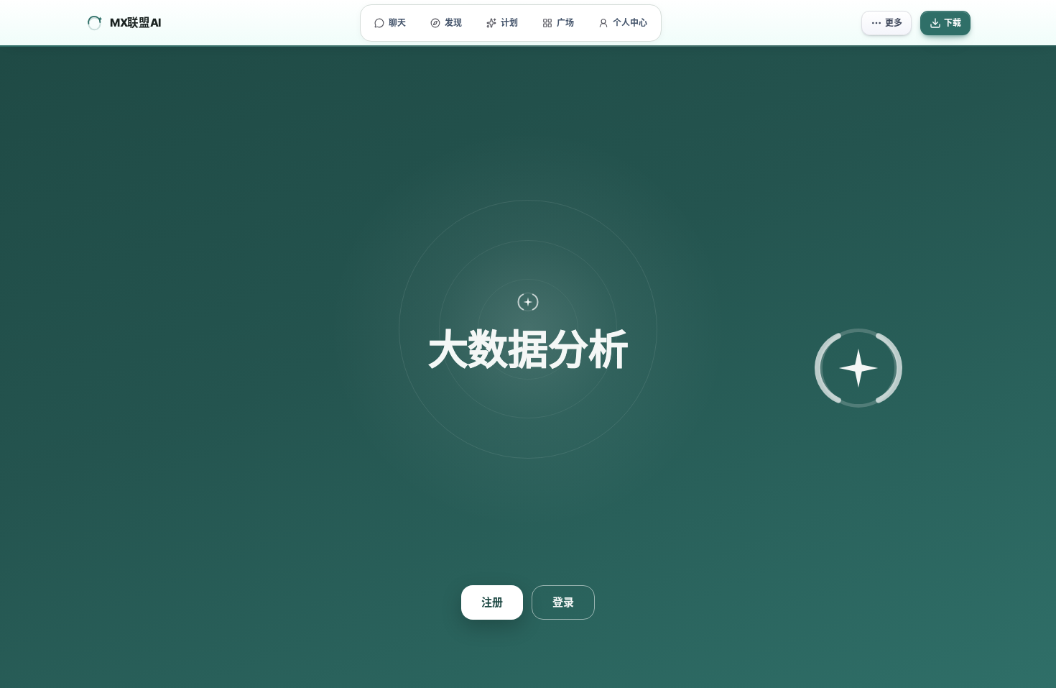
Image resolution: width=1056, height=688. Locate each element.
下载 (952, 22)
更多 (893, 22)
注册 (492, 602)
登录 (563, 602)
